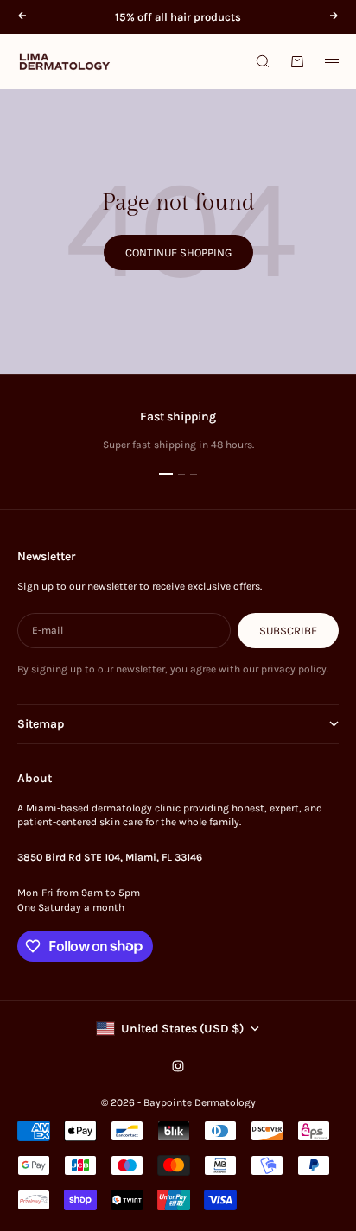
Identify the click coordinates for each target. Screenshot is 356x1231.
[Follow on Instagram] (178, 1066)
